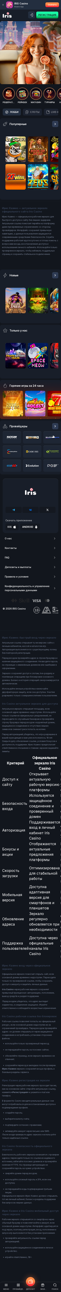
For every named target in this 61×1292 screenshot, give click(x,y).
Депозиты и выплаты (18, 567)
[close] (3, 4)
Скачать (52, 4)
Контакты (11, 548)
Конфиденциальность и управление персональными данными (27, 588)
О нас (8, 538)
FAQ (7, 557)
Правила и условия (16, 576)
